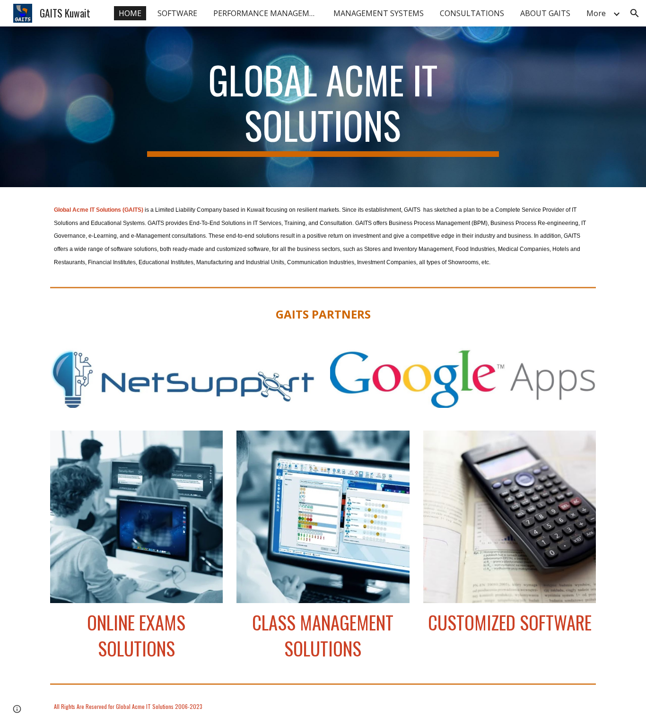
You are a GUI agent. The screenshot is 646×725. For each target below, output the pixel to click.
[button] (634, 13)
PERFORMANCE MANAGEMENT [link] (267, 13)
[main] (323, 107)
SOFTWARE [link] (177, 13)
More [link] (596, 13)
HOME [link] (130, 13)
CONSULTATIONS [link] (472, 13)
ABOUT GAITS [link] (545, 13)
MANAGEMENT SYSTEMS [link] (378, 13)
